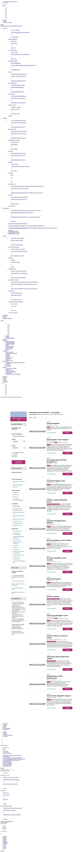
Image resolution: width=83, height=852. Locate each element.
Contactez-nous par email (18, 581)
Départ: (14, 445)
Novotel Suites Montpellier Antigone (59, 696)
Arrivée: (14, 439)
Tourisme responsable (7, 22)
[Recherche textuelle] (24, 475)
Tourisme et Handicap (7, 735)
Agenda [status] (4, 828)
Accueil (4, 339)
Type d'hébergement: (17, 434)
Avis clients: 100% (50, 442)
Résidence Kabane (53, 596)
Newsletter (5, 736)
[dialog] (41, 843)
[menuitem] (44, 73)
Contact (4, 731)
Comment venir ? (4, 745)
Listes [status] (4, 829)
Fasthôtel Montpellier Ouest (56, 481)
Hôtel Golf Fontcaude (54, 579)
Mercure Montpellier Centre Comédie (59, 540)
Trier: (30, 417)
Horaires (5, 732)
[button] (42, 73)
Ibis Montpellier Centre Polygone (57, 439)
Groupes (5, 21)
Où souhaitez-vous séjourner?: (16, 428)
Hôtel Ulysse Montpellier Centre (57, 615)
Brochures (5, 733)
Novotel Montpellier (53, 423)
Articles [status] (4, 826)
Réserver (67, 432)
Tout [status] (4, 825)
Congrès (5, 20)
